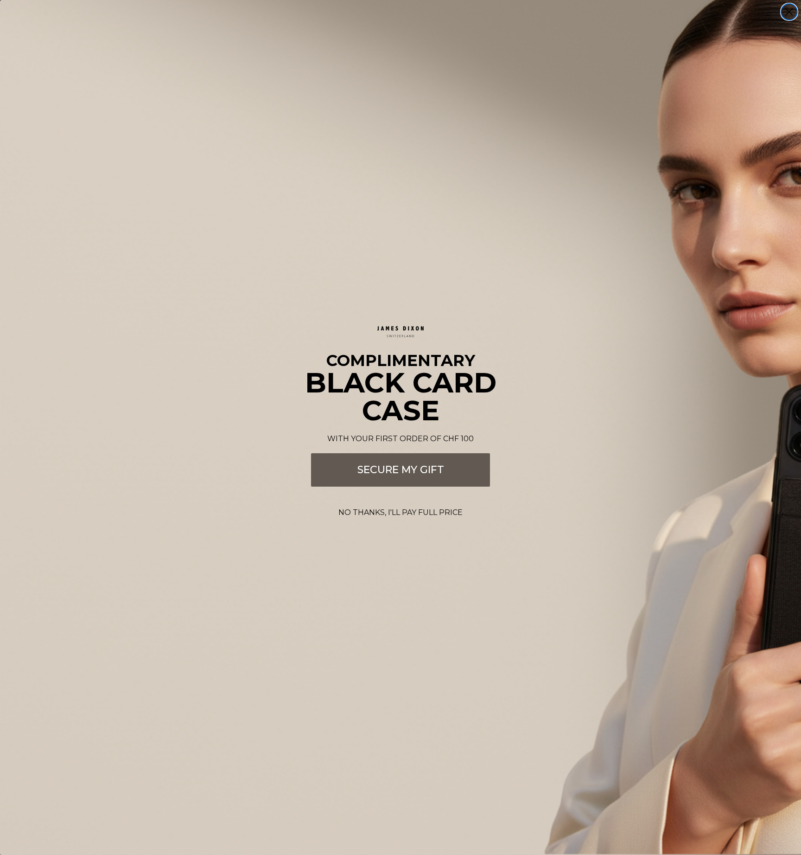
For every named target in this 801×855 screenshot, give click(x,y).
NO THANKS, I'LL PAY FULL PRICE (400, 512)
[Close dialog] (789, 12)
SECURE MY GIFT (400, 469)
